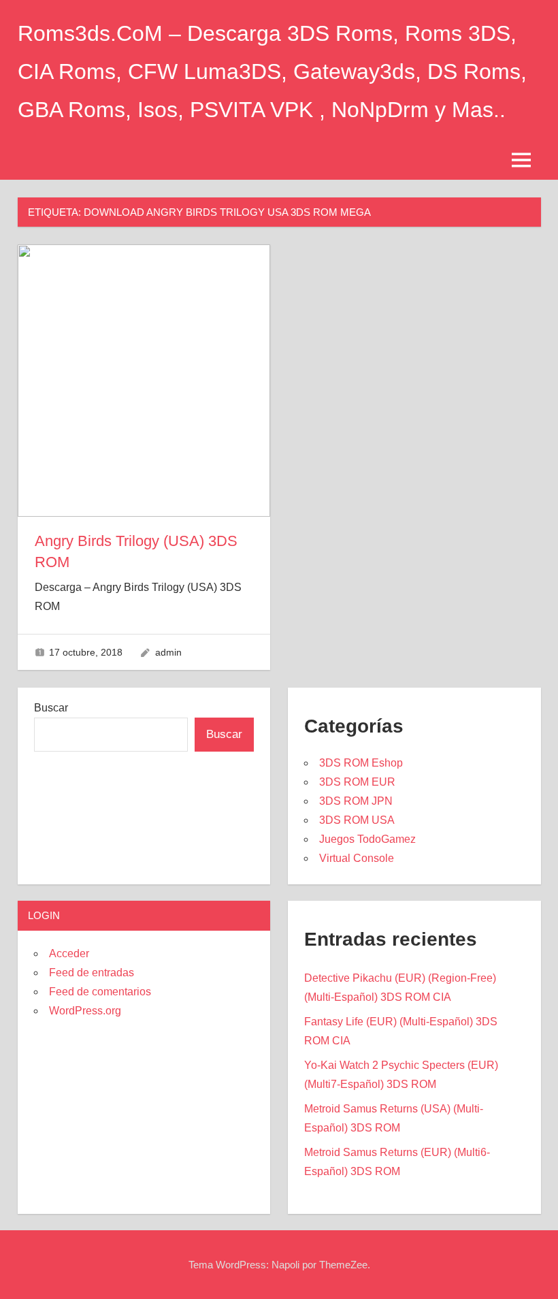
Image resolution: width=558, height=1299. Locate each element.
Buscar (51, 707)
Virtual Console (356, 858)
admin (168, 652)
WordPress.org (85, 1010)
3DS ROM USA (357, 820)
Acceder (69, 953)
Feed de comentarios (100, 991)
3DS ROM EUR (357, 782)
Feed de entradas (91, 972)
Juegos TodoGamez (367, 839)
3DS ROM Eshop (361, 763)
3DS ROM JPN (356, 801)
